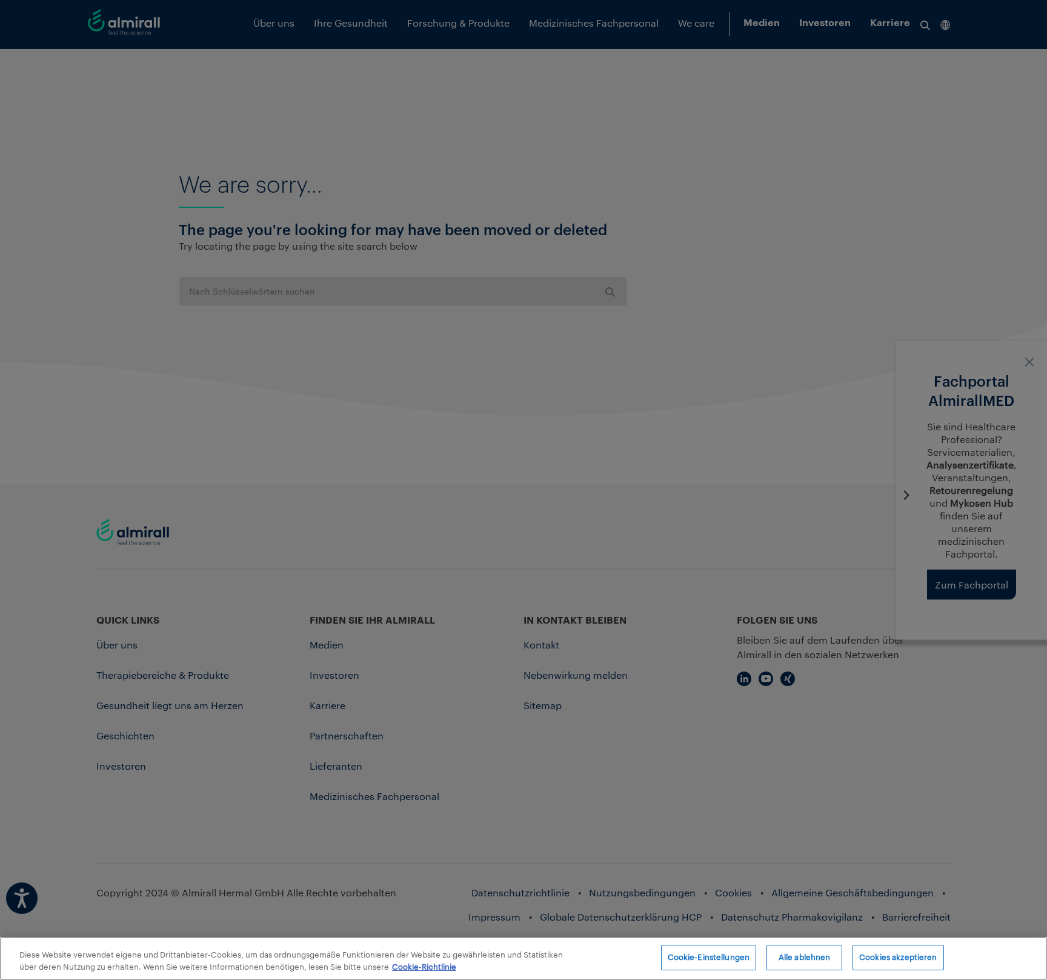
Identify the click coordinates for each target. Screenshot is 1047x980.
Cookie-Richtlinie (424, 967)
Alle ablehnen (805, 957)
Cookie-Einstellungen (709, 957)
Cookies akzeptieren (898, 957)
